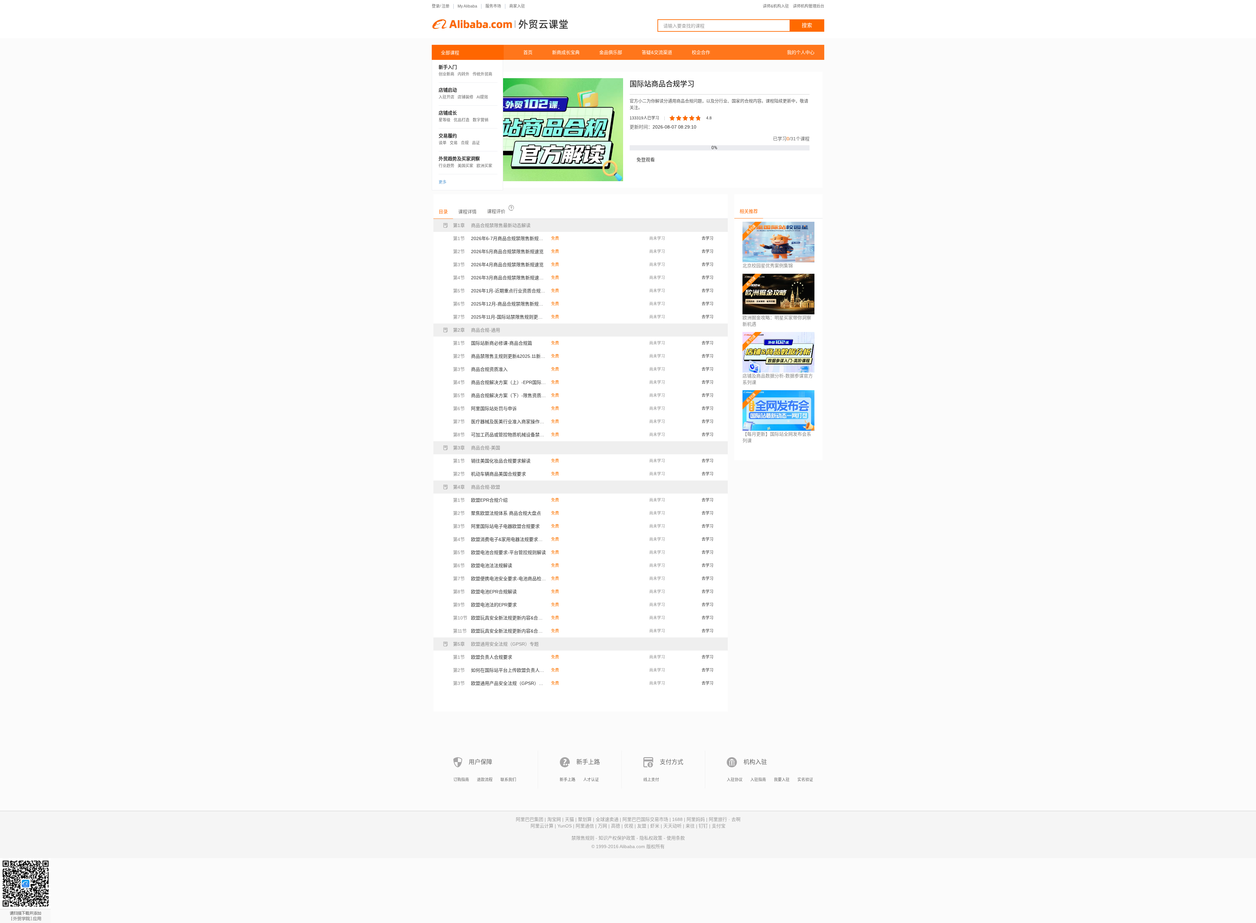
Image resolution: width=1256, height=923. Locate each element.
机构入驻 (755, 762)
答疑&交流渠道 (657, 52)
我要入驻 (782, 780)
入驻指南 (758, 780)
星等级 (444, 120)
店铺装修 (465, 97)
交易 (454, 143)
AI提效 (482, 97)
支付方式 (671, 762)
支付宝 (718, 825)
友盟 (641, 825)
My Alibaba (467, 6)
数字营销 (480, 120)
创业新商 (446, 74)
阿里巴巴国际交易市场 (645, 819)
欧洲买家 (484, 166)
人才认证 (591, 780)
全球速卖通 (607, 819)
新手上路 (588, 762)
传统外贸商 (482, 74)
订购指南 (461, 780)
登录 (436, 6)
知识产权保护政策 (617, 838)
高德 (615, 825)
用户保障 (480, 762)
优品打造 (461, 120)
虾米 (654, 825)
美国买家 (465, 166)
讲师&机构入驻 (776, 6)
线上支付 (651, 780)
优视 (628, 825)
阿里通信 (585, 825)
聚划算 (585, 819)
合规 (465, 143)
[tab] (443, 211)
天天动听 (672, 825)
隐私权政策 (650, 838)
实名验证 (805, 780)
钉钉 (703, 825)
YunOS (564, 825)
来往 (690, 825)
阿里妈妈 (696, 819)
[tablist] (580, 211)
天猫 (569, 819)
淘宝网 (554, 819)
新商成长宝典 (566, 52)
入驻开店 (446, 97)
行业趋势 (446, 166)
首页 (527, 52)
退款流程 (485, 780)
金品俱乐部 (610, 52)
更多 (442, 182)
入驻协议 (734, 780)
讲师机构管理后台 (808, 6)
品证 (476, 143)
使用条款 (676, 838)
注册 (445, 6)
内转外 (463, 74)
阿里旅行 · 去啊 (725, 819)
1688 (677, 819)
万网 (602, 825)
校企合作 (701, 52)
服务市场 (493, 6)
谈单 (442, 143)
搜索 (807, 25)
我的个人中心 (800, 52)
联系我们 (508, 780)
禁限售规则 (582, 838)
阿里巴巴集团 (529, 819)
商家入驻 (517, 6)
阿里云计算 (542, 825)
